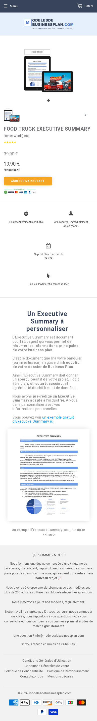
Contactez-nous (31, 676)
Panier (88, 6)
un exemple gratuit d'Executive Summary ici (43, 419)
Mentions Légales (60, 676)
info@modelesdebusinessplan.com (59, 635)
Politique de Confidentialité (23, 671)
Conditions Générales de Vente (47, 666)
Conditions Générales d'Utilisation (46, 660)
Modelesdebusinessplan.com (50, 693)
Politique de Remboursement (68, 671)
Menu (14, 6)
